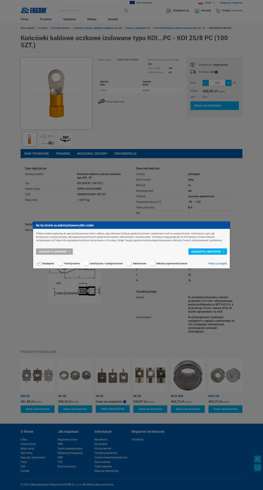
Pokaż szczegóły (217, 263)
